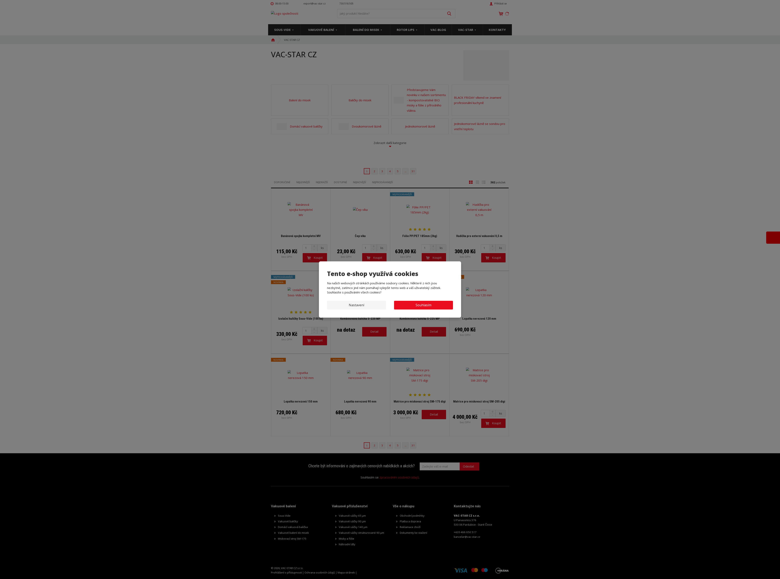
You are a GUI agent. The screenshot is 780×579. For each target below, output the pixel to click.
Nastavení (356, 305)
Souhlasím (423, 305)
